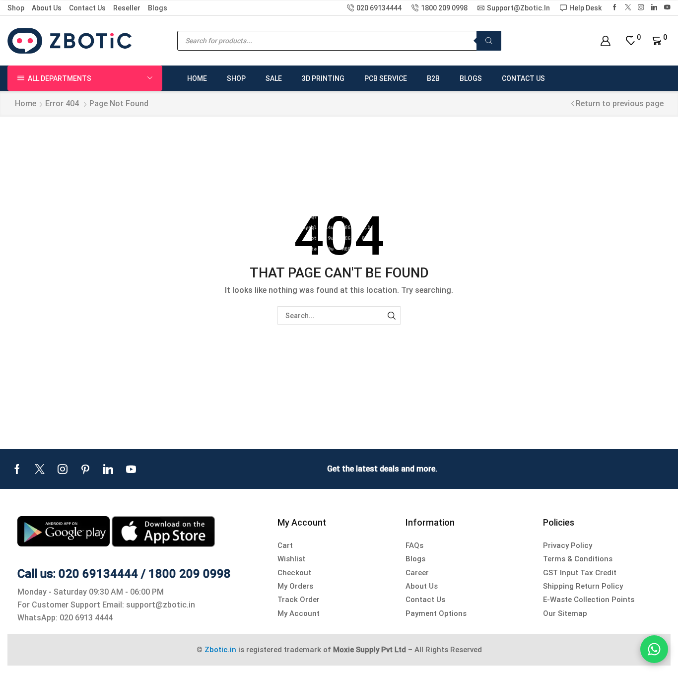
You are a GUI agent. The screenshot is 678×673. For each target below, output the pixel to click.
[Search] (488, 41)
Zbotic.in (220, 649)
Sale (274, 78)
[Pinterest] (85, 469)
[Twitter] (628, 7)
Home (197, 78)
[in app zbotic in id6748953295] (163, 531)
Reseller (126, 8)
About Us (47, 8)
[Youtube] (131, 469)
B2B (433, 78)
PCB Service (385, 78)
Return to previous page (620, 103)
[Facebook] (614, 7)
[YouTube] (667, 7)
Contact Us (87, 8)
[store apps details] (64, 531)
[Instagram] (641, 7)
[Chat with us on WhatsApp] (654, 649)
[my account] (605, 41)
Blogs (157, 8)
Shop (15, 8)
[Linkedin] (654, 7)
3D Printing (323, 78)
